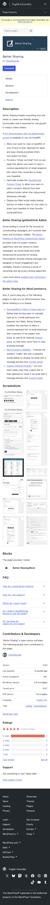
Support (9, 99)
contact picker (36, 362)
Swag (30, 834)
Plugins (29, 806)
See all (44, 759)
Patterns (30, 810)
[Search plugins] (31, 31)
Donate (31, 829)
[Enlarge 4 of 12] (20, 482)
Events (29, 824)
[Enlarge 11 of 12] (43, 505)
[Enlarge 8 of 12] (43, 415)
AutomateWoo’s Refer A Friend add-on (26, 309)
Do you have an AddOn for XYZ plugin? (14, 622)
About (6, 796)
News (5, 801)
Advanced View (10, 714)
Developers (8, 829)
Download (9, 68)
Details (8, 78)
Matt (6, 847)
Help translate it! (25, 22)
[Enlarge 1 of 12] (20, 394)
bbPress (8, 852)
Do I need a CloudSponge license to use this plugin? (15, 612)
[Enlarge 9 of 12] (43, 471)
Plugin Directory (10, 12)
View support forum (12, 780)
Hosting (6, 806)
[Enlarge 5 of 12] (20, 501)
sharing (29, 706)
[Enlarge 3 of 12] (20, 462)
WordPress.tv (11, 834)
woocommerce (40, 706)
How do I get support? (14, 595)
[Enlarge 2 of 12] (20, 411)
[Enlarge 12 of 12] (43, 519)
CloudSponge (12, 61)
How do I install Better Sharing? (18, 586)
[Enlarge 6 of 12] (20, 519)
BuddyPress (10, 857)
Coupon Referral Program (19, 366)
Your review (8, 759)
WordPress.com (12, 842)
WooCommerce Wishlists (19, 349)
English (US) (42, 700)
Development (12, 92)
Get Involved (32, 819)
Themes (30, 801)
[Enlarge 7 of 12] (43, 394)
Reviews (9, 85)
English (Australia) (17, 869)
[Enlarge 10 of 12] (43, 482)
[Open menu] (45, 4)
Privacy (6, 810)
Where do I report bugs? (15, 603)
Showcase (31, 796)
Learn (5, 819)
